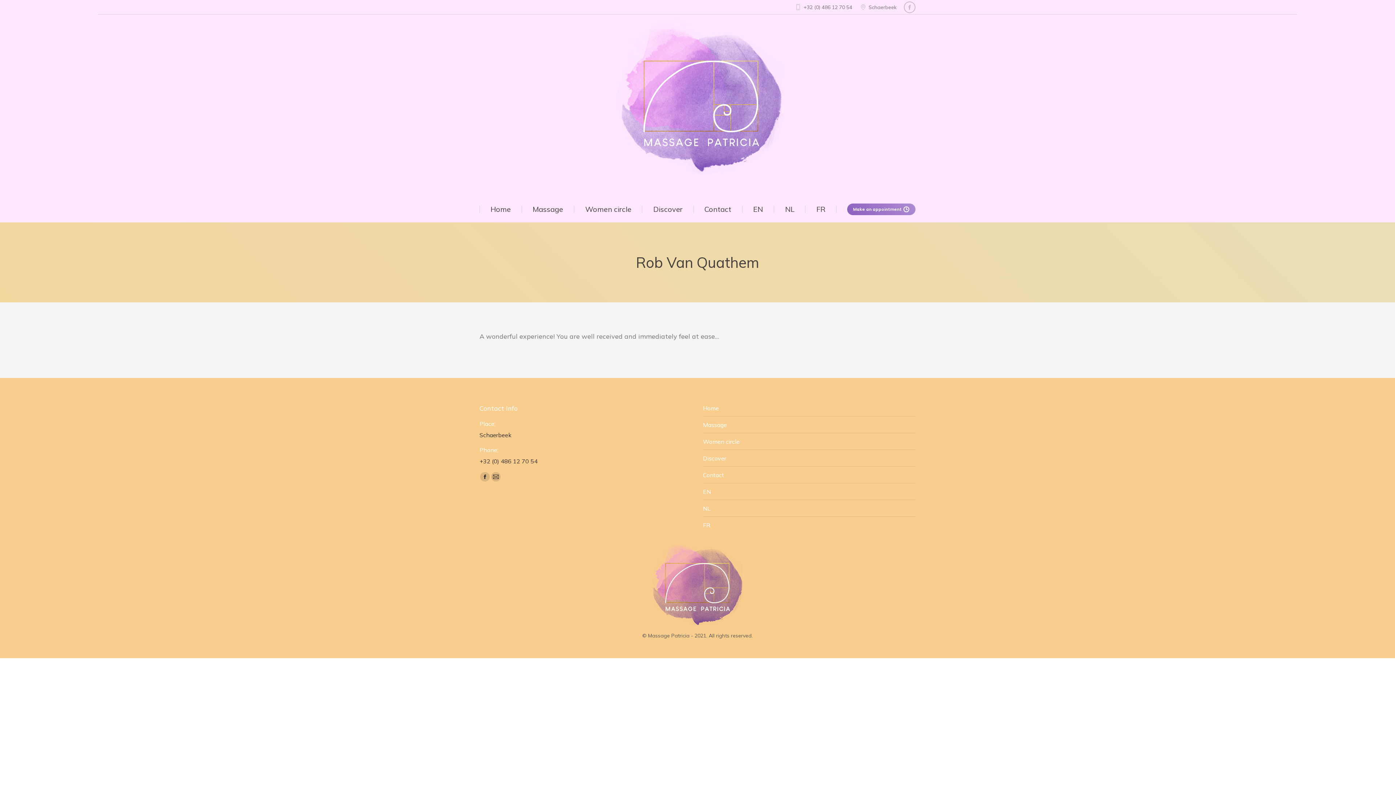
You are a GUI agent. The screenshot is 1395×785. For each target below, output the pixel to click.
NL (707, 508)
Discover (714, 458)
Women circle (721, 441)
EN (707, 491)
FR (706, 525)
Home (711, 408)
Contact (713, 475)
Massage (715, 424)
